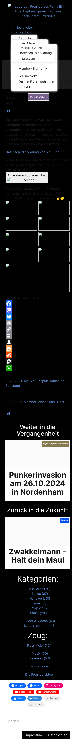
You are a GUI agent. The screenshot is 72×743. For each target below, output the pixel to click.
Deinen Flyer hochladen (36, 82)
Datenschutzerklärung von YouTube (32, 152)
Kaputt (43, 381)
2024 (18, 381)
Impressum (27, 58)
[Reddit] (38, 355)
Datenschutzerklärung (35, 53)
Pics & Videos (39, 97)
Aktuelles (25, 38)
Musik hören (40, 666)
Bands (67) (40, 594)
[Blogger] (38, 348)
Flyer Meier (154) (40, 645)
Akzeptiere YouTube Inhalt (27, 175)
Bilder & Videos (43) (40, 621)
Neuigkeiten (25, 27)
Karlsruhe (57, 381)
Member (30, 402)
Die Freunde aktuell (39, 674)
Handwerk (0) (39, 598)
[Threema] (38, 361)
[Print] (38, 336)
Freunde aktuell (30, 48)
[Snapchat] (38, 342)
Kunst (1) (39, 603)
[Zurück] (8, 112)
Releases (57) (40, 658)
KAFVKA (30, 381)
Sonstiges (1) (40, 613)
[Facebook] (38, 303)
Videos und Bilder (51, 402)
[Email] (38, 323)
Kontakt (24, 87)
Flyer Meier (27, 43)
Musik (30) (40, 653)
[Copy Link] (38, 329)
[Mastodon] (38, 310)
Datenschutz (57, 735)
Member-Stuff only (33, 68)
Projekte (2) (40, 608)
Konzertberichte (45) (40, 626)
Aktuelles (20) (39, 589)
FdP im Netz (28, 76)
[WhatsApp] (38, 368)
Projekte (22, 32)
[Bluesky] (38, 316)
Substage (13, 386)
